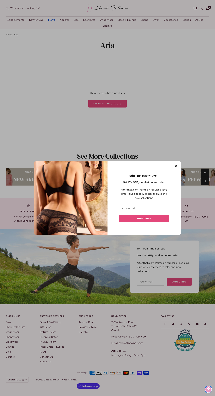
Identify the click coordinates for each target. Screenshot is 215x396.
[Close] (176, 166)
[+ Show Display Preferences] (208, 389)
